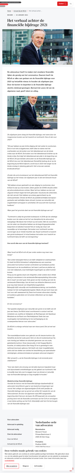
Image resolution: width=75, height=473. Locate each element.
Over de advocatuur (14, 434)
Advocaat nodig (13, 429)
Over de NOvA (12, 439)
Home (9, 11)
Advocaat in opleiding (15, 424)
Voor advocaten (13, 420)
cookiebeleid (9, 461)
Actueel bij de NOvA (20, 11)
